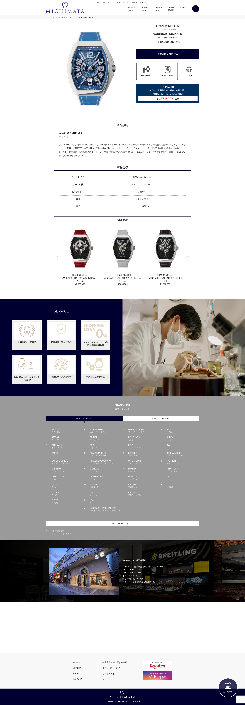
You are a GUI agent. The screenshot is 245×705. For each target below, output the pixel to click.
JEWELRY (145, 8)
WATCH (131, 8)
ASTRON (56, 430)
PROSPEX (134, 493)
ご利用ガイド (108, 673)
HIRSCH (93, 493)
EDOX (94, 446)
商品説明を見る (146, 75)
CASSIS (55, 493)
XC (171, 485)
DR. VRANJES (61, 532)
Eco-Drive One (98, 430)
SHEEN (170, 438)
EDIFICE (95, 438)
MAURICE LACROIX (137, 430)
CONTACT (77, 679)
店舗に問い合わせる (167, 53)
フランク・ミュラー (71, 17)
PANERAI (132, 470)
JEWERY (77, 668)
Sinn (168, 446)
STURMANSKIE (175, 454)
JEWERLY (161, 418)
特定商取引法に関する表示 (114, 662)
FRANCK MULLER (98, 454)
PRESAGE (133, 477)
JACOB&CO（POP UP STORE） (105, 510)
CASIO (55, 485)
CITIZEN (55, 501)
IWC (92, 501)
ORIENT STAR (135, 462)
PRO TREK (133, 485)
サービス (189, 75)
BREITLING (58, 470)
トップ (53, 17)
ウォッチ (60, 17)
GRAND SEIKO (97, 477)
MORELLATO (134, 438)
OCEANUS (132, 454)
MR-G (134, 446)
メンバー (106, 679)
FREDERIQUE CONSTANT (101, 462)
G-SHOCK (95, 470)
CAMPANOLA (58, 477)
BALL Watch (58, 446)
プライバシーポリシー (112, 668)
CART (182, 8)
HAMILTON (95, 485)
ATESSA (55, 438)
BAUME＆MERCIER (61, 462)
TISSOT (170, 477)
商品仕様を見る (168, 75)
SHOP (171, 8)
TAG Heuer (173, 462)
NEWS (159, 8)
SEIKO (170, 430)
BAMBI (55, 454)
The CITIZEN (172, 470)
